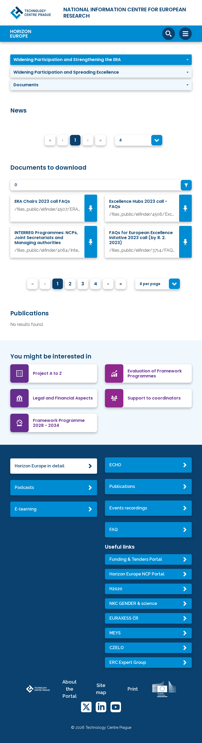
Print (133, 689)
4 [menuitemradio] (95, 283)
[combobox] (138, 140)
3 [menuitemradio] (82, 283)
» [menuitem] (120, 283)
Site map (101, 689)
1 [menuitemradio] (75, 140)
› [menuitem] (108, 283)
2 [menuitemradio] (70, 283)
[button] (101, 59)
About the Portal (69, 689)
